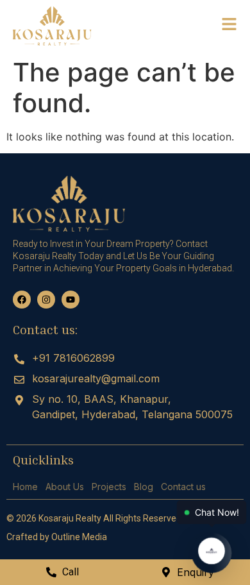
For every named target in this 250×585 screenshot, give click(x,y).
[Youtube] (70, 300)
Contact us (183, 486)
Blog (143, 486)
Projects (109, 486)
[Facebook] (22, 300)
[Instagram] (46, 300)
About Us (65, 486)
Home (25, 486)
